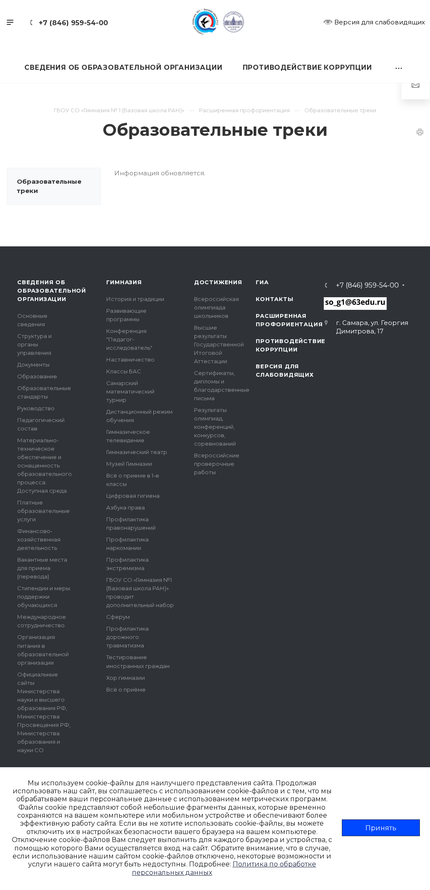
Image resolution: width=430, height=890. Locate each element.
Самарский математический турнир (130, 391)
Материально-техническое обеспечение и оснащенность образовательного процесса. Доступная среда (44, 465)
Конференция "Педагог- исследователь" (129, 339)
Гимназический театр (136, 452)
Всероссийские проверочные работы (216, 463)
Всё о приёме (126, 689)
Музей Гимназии (129, 463)
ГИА (262, 282)
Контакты (274, 299)
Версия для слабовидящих (379, 22)
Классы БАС (123, 371)
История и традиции (135, 299)
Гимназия (124, 282)
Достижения (218, 282)
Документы (33, 364)
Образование (37, 376)
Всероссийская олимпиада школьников (216, 307)
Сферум (118, 616)
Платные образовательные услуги (43, 511)
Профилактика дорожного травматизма (127, 637)
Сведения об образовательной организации (51, 290)
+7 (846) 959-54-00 (73, 23)
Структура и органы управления (34, 344)
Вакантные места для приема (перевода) (42, 568)
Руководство (36, 408)
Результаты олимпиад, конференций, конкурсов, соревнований (215, 427)
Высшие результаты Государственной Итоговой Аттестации (219, 344)
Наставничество (130, 359)
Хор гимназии (125, 677)
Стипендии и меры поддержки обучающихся (43, 596)
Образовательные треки (49, 186)
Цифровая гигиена (133, 495)
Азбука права (125, 507)
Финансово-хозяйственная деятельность (38, 539)
